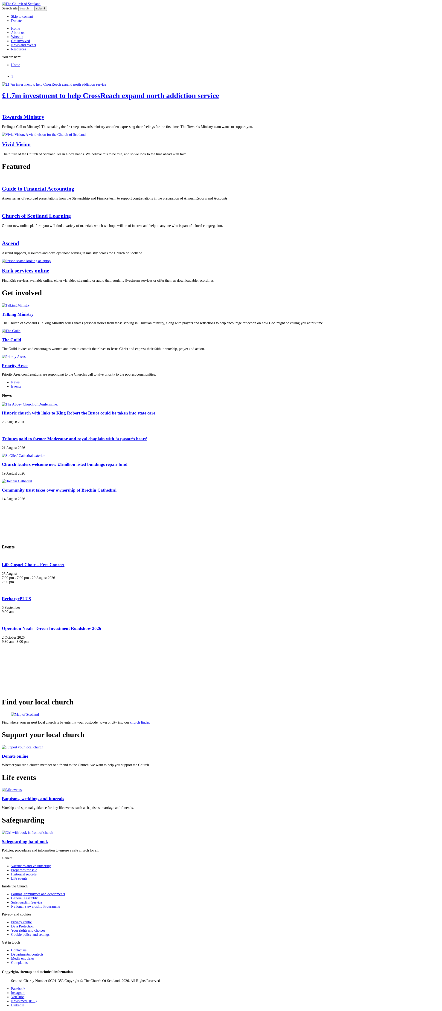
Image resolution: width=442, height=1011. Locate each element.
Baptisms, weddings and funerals (33, 798)
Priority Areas (15, 365)
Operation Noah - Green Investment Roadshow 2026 (51, 628)
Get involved (20, 41)
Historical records (24, 874)
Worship (17, 37)
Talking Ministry (18, 314)
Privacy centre (21, 922)
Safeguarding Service (26, 902)
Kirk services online (25, 271)
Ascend (10, 243)
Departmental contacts (27, 954)
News (15, 382)
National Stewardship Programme (35, 906)
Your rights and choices (28, 930)
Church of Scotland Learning (36, 216)
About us (17, 33)
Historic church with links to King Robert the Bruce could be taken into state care (78, 413)
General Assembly (24, 898)
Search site (9, 8)
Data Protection (22, 926)
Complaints (19, 963)
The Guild (11, 339)
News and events (23, 45)
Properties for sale (24, 870)
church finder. (140, 722)
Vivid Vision (16, 144)
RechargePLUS (16, 598)
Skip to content (22, 16)
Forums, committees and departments (38, 894)
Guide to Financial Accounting (38, 189)
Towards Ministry (23, 117)
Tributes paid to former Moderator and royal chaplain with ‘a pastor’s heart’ (74, 438)
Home (15, 28)
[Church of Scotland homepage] (21, 4)
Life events (19, 878)
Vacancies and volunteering (31, 866)
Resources (18, 49)
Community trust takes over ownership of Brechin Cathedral (59, 490)
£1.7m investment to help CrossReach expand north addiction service (110, 95)
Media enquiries (22, 958)
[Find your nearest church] (221, 715)
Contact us (18, 950)
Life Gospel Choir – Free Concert (33, 564)
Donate (16, 21)
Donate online (15, 756)
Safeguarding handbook (25, 841)
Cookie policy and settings (30, 934)
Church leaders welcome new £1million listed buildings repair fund (65, 464)
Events (16, 386)
